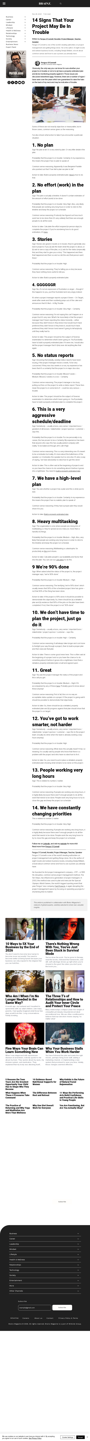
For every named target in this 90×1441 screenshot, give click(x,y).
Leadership (10, 22)
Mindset (9, 25)
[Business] (25, 17)
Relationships (11, 33)
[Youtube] (19, 82)
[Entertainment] (25, 41)
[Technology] (25, 36)
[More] (78, 1180)
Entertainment (11, 42)
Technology (10, 36)
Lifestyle (9, 28)
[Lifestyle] (25, 28)
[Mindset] (25, 25)
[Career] (25, 19)
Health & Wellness (13, 31)
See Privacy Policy (35, 1438)
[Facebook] (12, 82)
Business (9, 17)
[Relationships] (25, 33)
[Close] (87, 1437)
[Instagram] (9, 82)
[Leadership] (25, 22)
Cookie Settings (67, 1437)
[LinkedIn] (16, 82)
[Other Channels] (78, 1185)
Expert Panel (11, 47)
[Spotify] (23, 82)
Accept (80, 1437)
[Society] (25, 39)
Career (8, 20)
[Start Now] (24, 955)
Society (9, 39)
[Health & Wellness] (25, 30)
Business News (12, 44)
